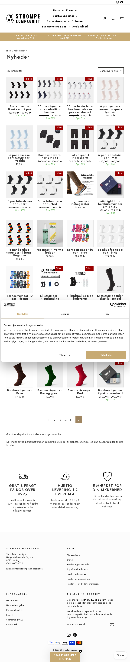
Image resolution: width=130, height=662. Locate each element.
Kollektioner (19, 50)
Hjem (8, 50)
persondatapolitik (75, 614)
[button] (65, 657)
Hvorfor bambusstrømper (79, 579)
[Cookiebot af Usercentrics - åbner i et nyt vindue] (112, 305)
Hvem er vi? (12, 600)
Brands (70, 559)
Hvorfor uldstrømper (76, 574)
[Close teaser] (80, 651)
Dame (70, 10)
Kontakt (9, 615)
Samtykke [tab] (22, 314)
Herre (57, 10)
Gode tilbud (80, 26)
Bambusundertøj (64, 16)
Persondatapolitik (14, 610)
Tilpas (62, 355)
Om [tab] (107, 314)
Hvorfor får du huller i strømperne (83, 583)
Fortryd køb (11, 624)
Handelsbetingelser (15, 605)
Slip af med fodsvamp (77, 569)
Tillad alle (106, 355)
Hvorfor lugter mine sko (78, 564)
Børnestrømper (57, 21)
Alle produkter (74, 555)
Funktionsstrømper (54, 26)
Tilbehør (77, 21)
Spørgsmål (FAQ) (14, 619)
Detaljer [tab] (65, 314)
